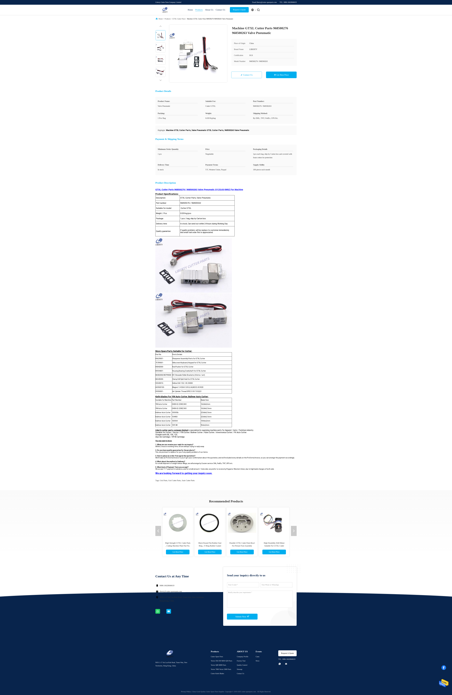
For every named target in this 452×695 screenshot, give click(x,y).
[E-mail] (171, 613)
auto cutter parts (188, 480)
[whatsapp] (160, 613)
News (257, 661)
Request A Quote (239, 10)
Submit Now (241, 616)
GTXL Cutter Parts (178, 19)
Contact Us (220, 10)
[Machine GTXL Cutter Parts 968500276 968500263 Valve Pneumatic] (198, 53)
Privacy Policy (186, 692)
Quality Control (242, 665)
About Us (209, 10)
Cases (257, 657)
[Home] (164, 9)
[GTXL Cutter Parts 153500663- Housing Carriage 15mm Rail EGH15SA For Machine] (210, 522)
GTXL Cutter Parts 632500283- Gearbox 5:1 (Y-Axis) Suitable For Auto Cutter (274, 546)
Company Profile (242, 657)
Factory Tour (241, 661)
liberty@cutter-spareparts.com (171, 591)
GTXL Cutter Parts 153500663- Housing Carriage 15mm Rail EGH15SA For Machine (210, 546)
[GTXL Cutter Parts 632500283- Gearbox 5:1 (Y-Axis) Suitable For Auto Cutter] (274, 522)
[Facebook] (443, 667)
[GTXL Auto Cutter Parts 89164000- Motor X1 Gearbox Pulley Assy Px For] (242, 522)
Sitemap (239, 669)
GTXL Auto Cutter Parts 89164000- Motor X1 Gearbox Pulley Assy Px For (242, 546)
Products (199, 10)
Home (190, 10)
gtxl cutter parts (174, 480)
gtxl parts (163, 480)
